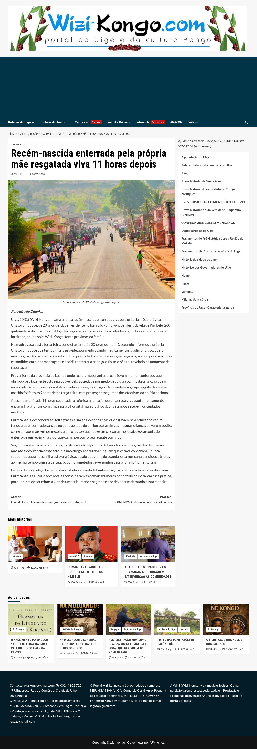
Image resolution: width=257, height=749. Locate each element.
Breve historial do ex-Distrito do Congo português (208, 191)
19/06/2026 (36, 567)
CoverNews (135, 742)
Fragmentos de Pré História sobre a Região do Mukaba (212, 241)
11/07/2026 (85, 653)
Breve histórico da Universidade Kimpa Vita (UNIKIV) (211, 212)
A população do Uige (195, 157)
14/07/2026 (36, 657)
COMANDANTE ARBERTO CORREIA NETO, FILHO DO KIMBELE (85, 572)
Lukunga (187, 291)
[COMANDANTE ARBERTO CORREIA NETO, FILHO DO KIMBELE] (91, 544)
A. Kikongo (18, 629)
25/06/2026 (231, 649)
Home (185, 275)
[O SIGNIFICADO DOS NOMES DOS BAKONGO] (226, 619)
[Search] (246, 122)
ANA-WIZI (176, 122)
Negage (114, 629)
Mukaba (184, 629)
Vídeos (193, 122)
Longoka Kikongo (119, 122)
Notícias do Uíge (19, 122)
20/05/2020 (38, 174)
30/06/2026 (134, 657)
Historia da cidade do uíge (199, 259)
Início (185, 283)
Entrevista (150, 122)
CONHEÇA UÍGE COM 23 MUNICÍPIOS (208, 223)
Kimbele (17, 144)
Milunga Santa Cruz (194, 299)
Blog (184, 173)
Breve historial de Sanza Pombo (202, 181)
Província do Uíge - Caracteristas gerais (208, 307)
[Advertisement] (128, 87)
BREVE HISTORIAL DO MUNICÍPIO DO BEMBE (213, 202)
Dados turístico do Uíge (197, 231)
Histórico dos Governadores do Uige (206, 267)
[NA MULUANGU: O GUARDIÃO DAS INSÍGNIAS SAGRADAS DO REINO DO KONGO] (80, 619)
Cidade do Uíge (167, 629)
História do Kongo (52, 122)
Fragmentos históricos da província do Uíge (210, 251)
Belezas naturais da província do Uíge (206, 165)
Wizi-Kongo (20, 174)
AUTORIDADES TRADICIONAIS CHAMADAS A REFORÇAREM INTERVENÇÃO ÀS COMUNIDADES (147, 572)
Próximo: (143, 499)
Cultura (88, 122)
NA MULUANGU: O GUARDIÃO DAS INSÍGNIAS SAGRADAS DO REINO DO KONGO (79, 644)
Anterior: (48, 499)
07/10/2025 (149, 582)
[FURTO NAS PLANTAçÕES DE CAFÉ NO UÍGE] (177, 619)
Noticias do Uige (148, 556)
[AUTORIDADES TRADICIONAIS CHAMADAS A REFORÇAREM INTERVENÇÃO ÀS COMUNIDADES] (148, 544)
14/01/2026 (93, 582)
